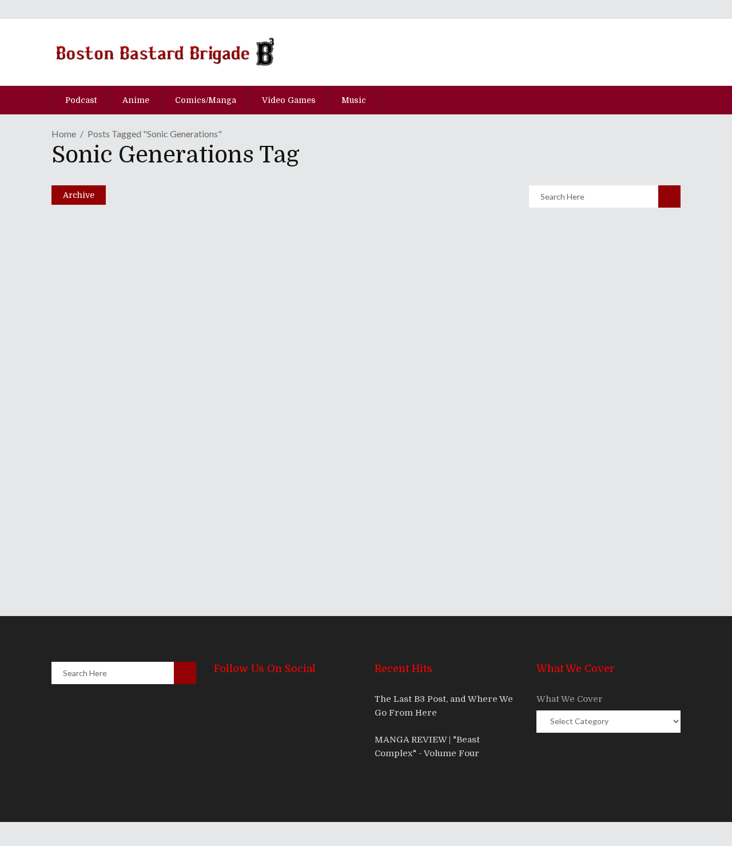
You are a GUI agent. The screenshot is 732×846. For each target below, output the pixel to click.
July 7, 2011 (98, 346)
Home (63, 133)
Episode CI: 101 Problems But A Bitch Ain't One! (235, 414)
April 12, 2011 (101, 525)
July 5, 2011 (98, 435)
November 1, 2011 (109, 257)
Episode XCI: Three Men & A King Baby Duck (227, 503)
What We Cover (569, 699)
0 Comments (141, 285)
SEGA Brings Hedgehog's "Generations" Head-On (241, 324)
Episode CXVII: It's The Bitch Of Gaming (211, 235)
